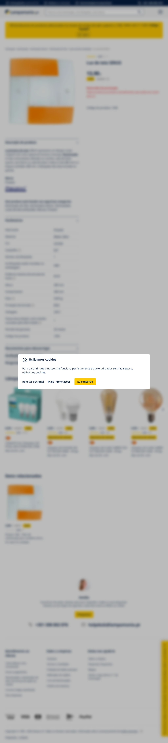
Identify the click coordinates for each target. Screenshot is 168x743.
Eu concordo (85, 381)
